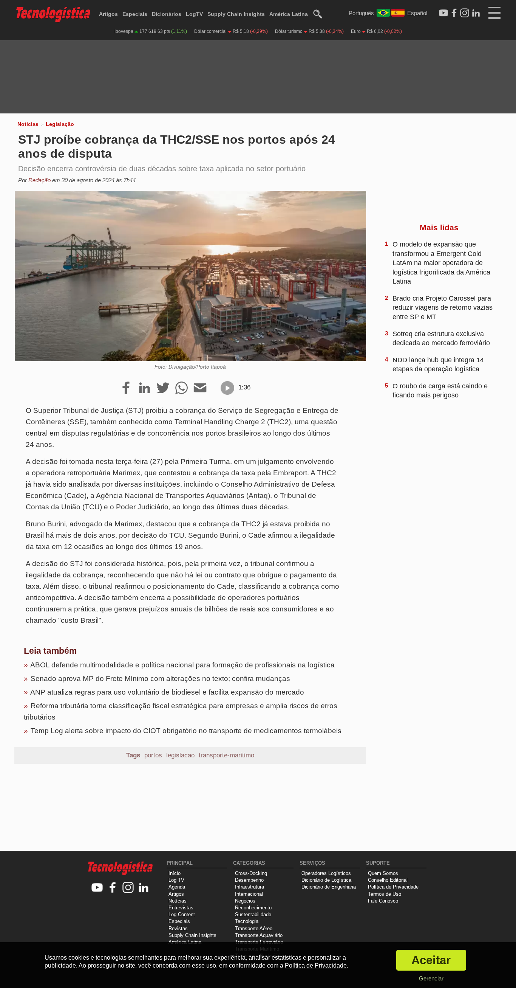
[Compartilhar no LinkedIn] (144, 388)
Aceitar (431, 960)
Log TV (176, 880)
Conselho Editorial (388, 880)
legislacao (180, 755)
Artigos (108, 14)
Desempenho (249, 880)
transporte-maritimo (226, 755)
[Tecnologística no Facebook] (112, 888)
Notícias (28, 124)
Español (417, 13)
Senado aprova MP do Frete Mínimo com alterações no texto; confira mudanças (160, 678)
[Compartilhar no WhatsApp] (181, 388)
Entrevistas (180, 907)
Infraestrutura (249, 887)
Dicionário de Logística (326, 880)
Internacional (249, 894)
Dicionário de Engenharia (328, 887)
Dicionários (166, 14)
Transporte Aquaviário (259, 935)
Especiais (134, 14)
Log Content (181, 914)
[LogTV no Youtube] (97, 888)
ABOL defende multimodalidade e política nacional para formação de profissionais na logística (182, 665)
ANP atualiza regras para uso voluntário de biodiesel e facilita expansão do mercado (167, 692)
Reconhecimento (253, 907)
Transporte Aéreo (253, 928)
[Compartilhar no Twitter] (163, 388)
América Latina (288, 14)
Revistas (178, 928)
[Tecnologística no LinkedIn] (143, 888)
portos (153, 755)
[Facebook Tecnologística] (454, 13)
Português (361, 13)
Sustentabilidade (253, 914)
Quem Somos (383, 873)
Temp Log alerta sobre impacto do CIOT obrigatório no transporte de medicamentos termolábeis (186, 731)
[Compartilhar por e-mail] (200, 388)
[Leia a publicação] (227, 388)
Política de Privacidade (393, 887)
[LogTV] (443, 13)
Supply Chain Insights (236, 14)
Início (174, 873)
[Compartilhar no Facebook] (126, 388)
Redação (39, 180)
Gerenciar (431, 978)
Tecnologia (246, 921)
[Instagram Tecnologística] (464, 13)
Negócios (245, 901)
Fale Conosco (383, 901)
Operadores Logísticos (326, 873)
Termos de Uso (384, 894)
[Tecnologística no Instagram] (128, 888)
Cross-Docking (251, 873)
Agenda (176, 887)
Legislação (60, 124)
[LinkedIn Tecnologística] (475, 13)
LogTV (194, 14)
